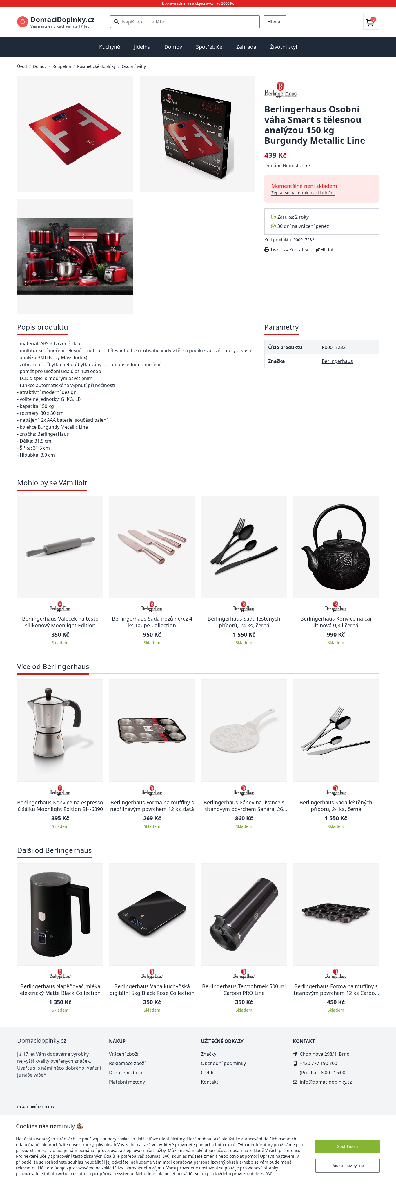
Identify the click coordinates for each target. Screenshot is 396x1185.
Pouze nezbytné (347, 1165)
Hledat (275, 22)
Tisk (274, 249)
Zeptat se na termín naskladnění (303, 192)
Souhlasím (347, 1146)
